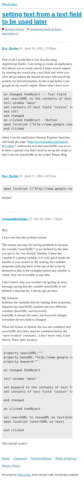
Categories (20, 458)
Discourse (24, 474)
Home (6, 458)
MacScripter (9, 4)
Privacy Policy (11, 465)
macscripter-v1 (10, 33)
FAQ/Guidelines (41, 458)
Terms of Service (66, 458)
